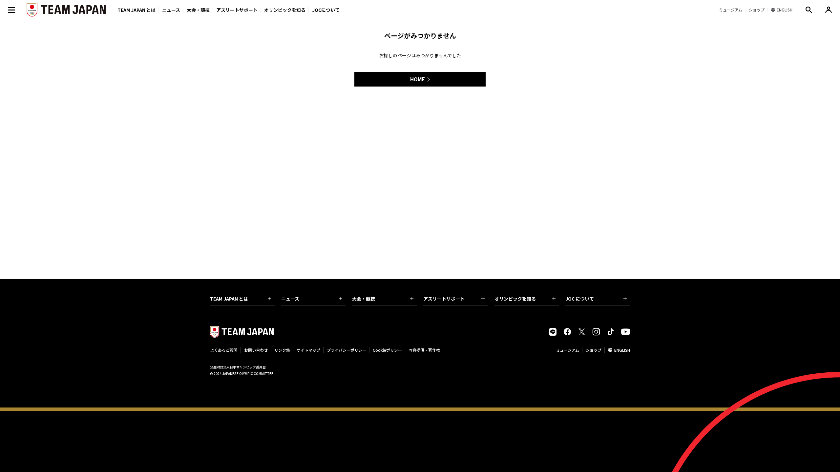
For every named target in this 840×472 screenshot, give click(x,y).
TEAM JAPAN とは (229, 298)
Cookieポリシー (387, 350)
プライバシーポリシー (346, 350)
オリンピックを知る (284, 10)
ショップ (593, 350)
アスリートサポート (237, 10)
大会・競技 (363, 298)
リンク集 (282, 350)
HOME (417, 79)
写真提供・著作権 (424, 350)
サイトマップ (308, 350)
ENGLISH (622, 350)
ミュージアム (567, 350)
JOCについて (326, 10)
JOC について (579, 298)
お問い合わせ (256, 350)
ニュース (171, 10)
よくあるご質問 (224, 350)
